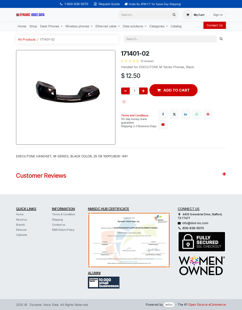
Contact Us (215, 25)
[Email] (163, 124)
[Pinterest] (208, 114)
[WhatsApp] (196, 114)
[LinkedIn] (185, 114)
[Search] (174, 14)
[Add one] (143, 91)
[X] (174, 114)
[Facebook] (163, 114)
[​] (27, 235)
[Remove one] (125, 91)
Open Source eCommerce (207, 304)
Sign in (218, 15)
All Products (27, 39)
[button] (173, 90)
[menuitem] (22, 26)
